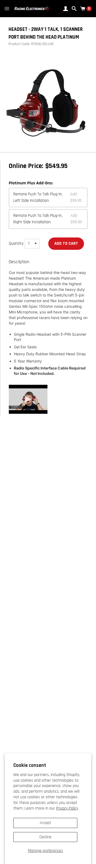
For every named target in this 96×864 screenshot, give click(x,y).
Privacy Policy (67, 808)
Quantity (16, 243)
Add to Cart (66, 243)
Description (19, 262)
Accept (45, 823)
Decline (45, 837)
